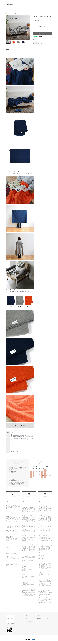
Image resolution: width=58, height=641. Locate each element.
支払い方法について (28, 620)
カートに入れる (43, 33)
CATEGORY (25, 11)
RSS (38, 618)
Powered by (24, 639)
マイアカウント (49, 7)
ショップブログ (39, 615)
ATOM (40, 618)
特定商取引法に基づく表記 (29, 621)
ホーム (7, 13)
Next (29, 27)
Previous (7, 27)
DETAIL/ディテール (15, 13)
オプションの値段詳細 (36, 42)
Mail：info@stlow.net (25, 571)
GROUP (33, 11)
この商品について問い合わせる (37, 43)
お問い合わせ (49, 618)
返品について (35, 39)
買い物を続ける (35, 44)
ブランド (10, 13)
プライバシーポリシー (29, 623)
